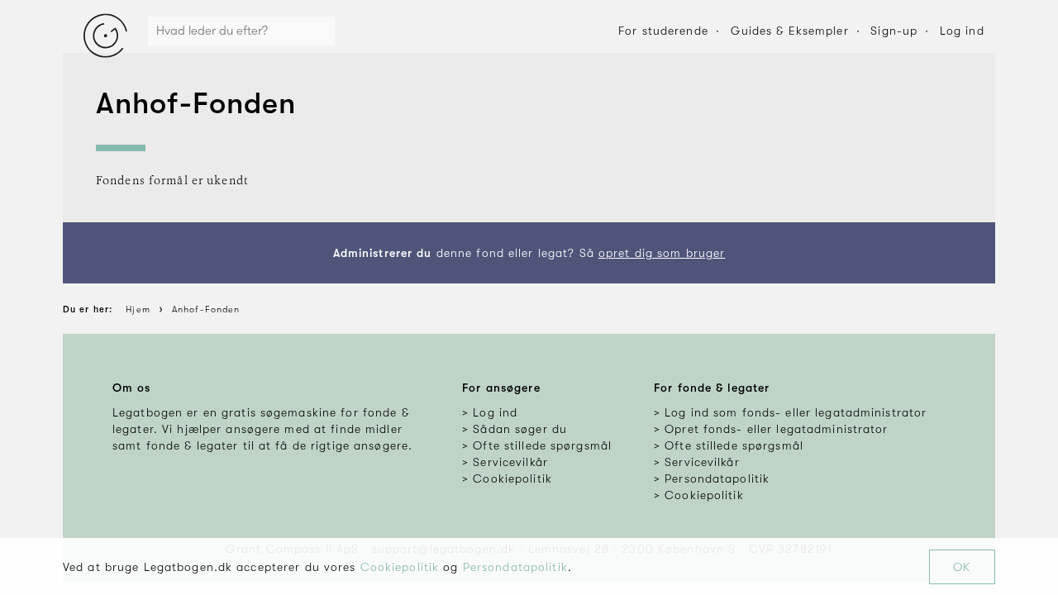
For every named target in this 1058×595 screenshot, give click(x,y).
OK (961, 567)
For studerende (663, 30)
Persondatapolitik (515, 567)
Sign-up (893, 30)
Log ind (962, 30)
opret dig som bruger (661, 252)
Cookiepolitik (400, 567)
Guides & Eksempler (790, 30)
